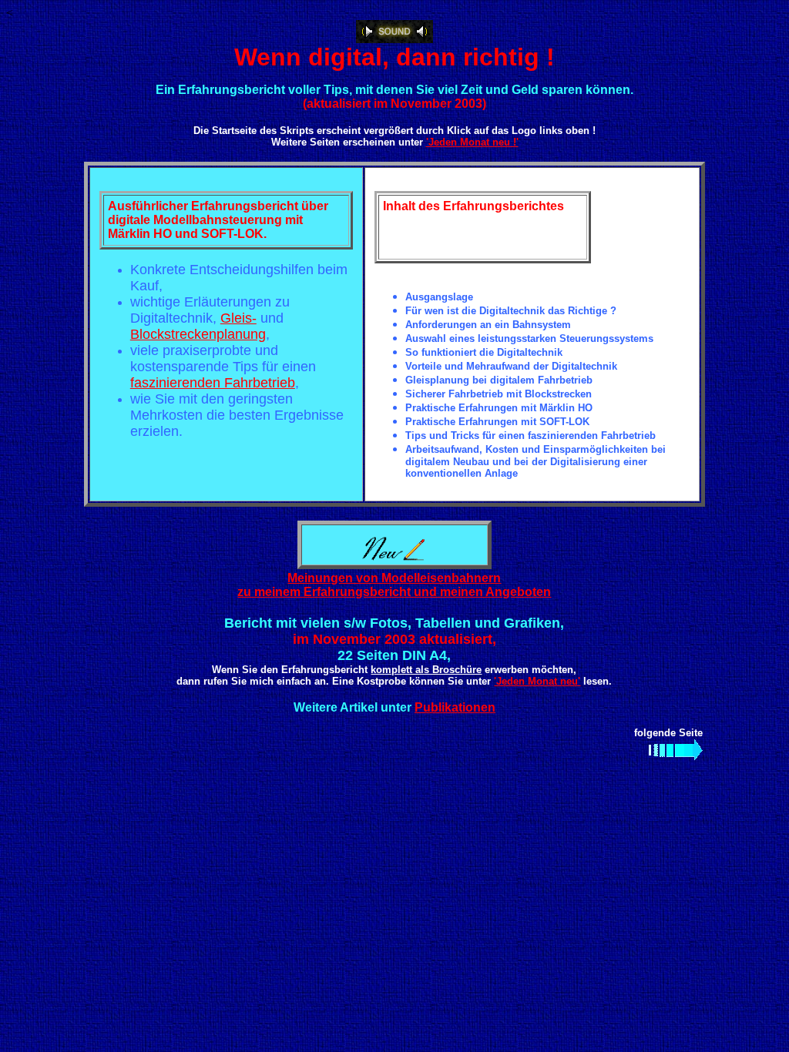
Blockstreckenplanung (198, 334)
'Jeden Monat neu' (537, 681)
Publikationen (455, 707)
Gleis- (238, 318)
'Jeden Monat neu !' (472, 142)
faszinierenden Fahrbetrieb (212, 382)
